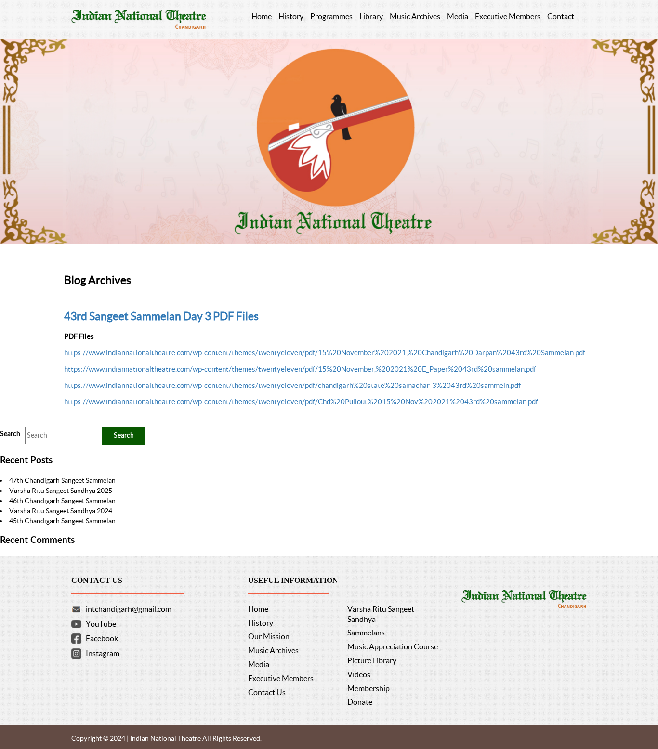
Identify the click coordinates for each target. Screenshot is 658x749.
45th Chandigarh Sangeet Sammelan (62, 521)
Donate (359, 701)
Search (10, 434)
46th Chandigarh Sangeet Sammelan (62, 500)
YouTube (101, 624)
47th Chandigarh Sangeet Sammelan (62, 480)
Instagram (102, 653)
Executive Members (281, 678)
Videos (358, 674)
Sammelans (366, 632)
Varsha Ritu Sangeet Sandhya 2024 (60, 511)
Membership (368, 688)
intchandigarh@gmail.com (128, 609)
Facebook (102, 638)
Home (258, 609)
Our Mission (269, 636)
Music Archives (273, 650)
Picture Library (371, 660)
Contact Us (267, 692)
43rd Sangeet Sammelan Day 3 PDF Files (161, 316)
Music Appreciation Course (392, 646)
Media (258, 664)
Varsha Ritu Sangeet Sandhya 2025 (60, 490)
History (260, 623)
